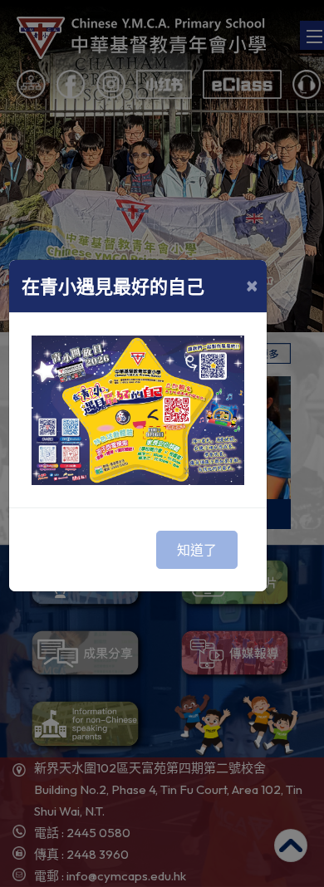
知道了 (197, 550)
